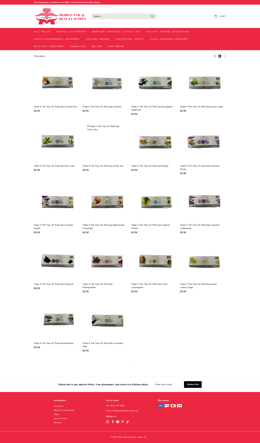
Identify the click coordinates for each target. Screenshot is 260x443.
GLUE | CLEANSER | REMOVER (169, 39)
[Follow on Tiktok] (127, 421)
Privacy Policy (60, 418)
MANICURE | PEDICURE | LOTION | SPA (116, 32)
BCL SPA (97, 46)
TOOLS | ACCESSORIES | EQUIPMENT (57, 39)
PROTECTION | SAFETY (130, 39)
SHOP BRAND (116, 46)
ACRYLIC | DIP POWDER (71, 32)
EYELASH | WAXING (98, 39)
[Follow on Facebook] (112, 421)
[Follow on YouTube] (117, 421)
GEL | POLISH (42, 32)
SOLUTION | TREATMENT (49, 46)
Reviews (58, 422)
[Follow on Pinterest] (122, 421)
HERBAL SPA (78, 46)
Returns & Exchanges (64, 410)
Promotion (59, 406)
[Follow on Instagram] (107, 421)
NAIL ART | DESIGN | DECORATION (167, 32)
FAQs (56, 414)
